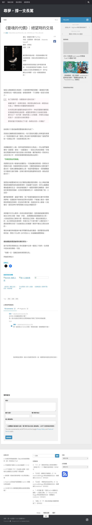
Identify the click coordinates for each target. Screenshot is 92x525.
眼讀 (5, 20)
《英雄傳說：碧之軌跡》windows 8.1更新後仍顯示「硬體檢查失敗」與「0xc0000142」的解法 (75, 78)
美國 (17, 298)
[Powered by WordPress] (10, 521)
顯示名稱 (8, 413)
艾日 (10, 313)
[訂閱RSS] (87, 20)
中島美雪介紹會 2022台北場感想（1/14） (17, 465)
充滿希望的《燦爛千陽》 (41, 286)
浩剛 (6, 33)
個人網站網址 (9, 419)
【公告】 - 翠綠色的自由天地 (44, 482)
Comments (10, 309)
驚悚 (9, 298)
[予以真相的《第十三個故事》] (26, 280)
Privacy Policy (41, 429)
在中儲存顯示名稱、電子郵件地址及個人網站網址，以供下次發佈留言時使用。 (31, 426)
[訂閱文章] (65, 476)
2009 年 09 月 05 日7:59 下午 (20, 313)
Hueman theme (25, 521)
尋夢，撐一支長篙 (18, 11)
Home (38, 513)
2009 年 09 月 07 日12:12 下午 (25, 324)
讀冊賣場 (27, 2)
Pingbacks (23, 309)
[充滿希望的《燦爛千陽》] (41, 280)
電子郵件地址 (36, 413)
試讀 (13, 298)
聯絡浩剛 (10, 2)
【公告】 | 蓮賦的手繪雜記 (43, 473)
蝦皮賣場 (19, 2)
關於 (3, 2)
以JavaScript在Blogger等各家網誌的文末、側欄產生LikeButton (46, 476)
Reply (10, 321)
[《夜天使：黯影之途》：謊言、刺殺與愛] (10, 280)
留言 (7, 400)
